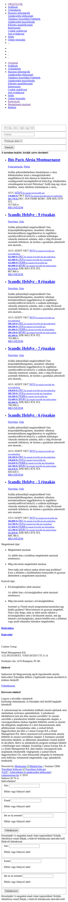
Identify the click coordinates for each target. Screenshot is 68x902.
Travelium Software (11, 769)
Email (7, 800)
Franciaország (15, 166)
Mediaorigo (21, 766)
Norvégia (13, 221)
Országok (13, 62)
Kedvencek (14, 101)
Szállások (13, 7)
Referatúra (7, 628)
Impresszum (14, 27)
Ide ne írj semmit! (13, 815)
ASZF (4, 772)
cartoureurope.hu (10, 775)
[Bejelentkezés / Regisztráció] (8, 57)
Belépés (12, 107)
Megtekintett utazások (19, 104)
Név (6, 785)
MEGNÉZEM (15, 207)
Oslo (21, 221)
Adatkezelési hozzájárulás (21, 21)
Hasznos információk (19, 13)
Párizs (27, 166)
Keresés (9, 147)
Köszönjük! (7, 835)
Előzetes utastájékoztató (20, 24)
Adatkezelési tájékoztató (20, 16)
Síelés (11, 36)
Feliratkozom (8, 685)
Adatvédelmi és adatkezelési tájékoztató (30, 772)
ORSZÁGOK (15, 4)
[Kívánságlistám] (8, 51)
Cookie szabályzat (17, 30)
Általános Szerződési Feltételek (24, 18)
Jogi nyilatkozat (16, 33)
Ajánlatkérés (14, 10)
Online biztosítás (16, 39)
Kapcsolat (6, 634)
